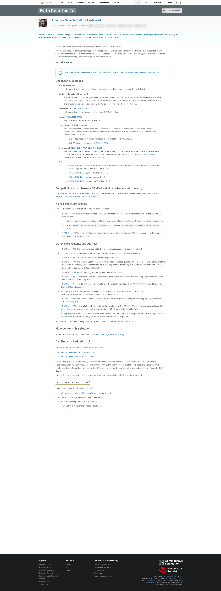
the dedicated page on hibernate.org (143, 72)
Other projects (44, 584)
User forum (66, 397)
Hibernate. (165, 576)
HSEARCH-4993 (94, 148)
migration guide (136, 375)
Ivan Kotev (74, 272)
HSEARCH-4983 (68, 291)
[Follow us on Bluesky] (181, 2)
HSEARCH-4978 (78, 148)
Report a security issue (103, 576)
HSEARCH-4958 (108, 165)
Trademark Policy (177, 578)
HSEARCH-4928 (68, 233)
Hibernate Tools (44, 581)
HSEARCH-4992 (76, 181)
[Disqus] (110, 443)
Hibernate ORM (44, 565)
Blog (137, 3)
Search (69, 3)
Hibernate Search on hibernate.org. (106, 37)
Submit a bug (99, 570)
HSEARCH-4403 (68, 193)
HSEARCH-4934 (99, 143)
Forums (145, 3)
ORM (60, 3)
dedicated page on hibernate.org (110, 334)
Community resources (103, 565)
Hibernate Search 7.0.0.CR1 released (75, 20)
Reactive (91, 3)
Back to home (174, 10)
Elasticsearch (125, 26)
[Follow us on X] (176, 2)
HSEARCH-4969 (68, 283)
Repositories (104, 3)
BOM (99, 368)
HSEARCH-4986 (68, 298)
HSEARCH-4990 (140, 165)
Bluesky (69, 570)
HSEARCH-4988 (68, 306)
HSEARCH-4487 (68, 261)
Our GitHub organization (104, 567)
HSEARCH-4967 (124, 165)
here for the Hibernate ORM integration (78, 352)
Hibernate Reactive (46, 573)
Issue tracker (66, 401)
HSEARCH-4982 (74, 117)
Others (116, 3)
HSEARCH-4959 (81, 108)
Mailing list (66, 405)
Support (169, 3)
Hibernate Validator (46, 570)
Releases (140, 26)
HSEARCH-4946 (79, 125)
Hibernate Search (96, 26)
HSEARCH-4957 (76, 172)
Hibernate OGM (44, 579)
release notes (129, 321)
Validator (80, 3)
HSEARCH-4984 (76, 177)
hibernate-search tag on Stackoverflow (78, 393)
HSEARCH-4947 (68, 253)
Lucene (111, 26)
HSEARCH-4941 (76, 165)
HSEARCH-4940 (68, 213)
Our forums (98, 573)
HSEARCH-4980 (68, 276)
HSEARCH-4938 (68, 249)
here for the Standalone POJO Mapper (78, 356)
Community (157, 3)
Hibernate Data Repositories (49, 576)
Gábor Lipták (76, 257)
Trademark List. (150, 580)
